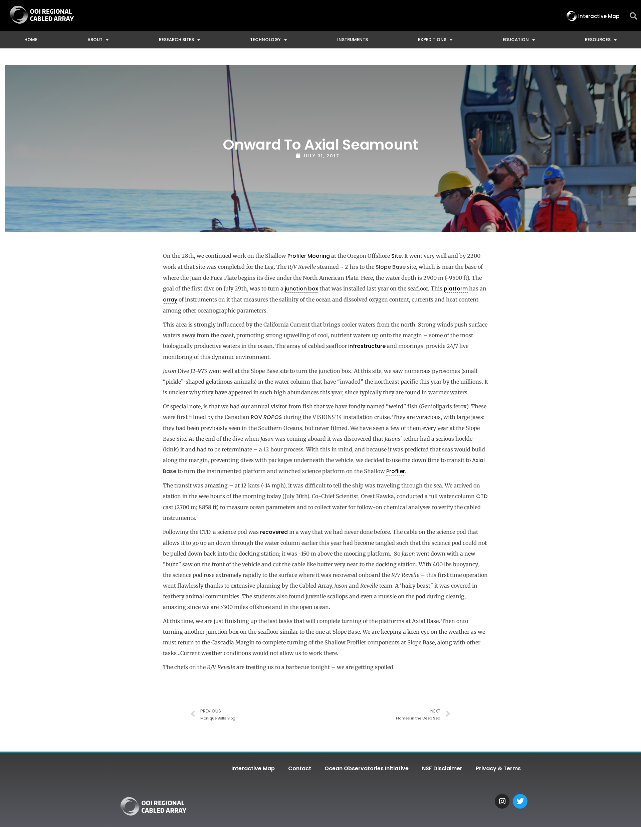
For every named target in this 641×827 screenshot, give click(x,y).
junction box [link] (301, 288)
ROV (267, 417)
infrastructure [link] (367, 346)
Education (516, 39)
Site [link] (396, 256)
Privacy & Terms (498, 768)
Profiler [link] (395, 471)
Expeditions (432, 39)
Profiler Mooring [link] (308, 256)
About (94, 39)
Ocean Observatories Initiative (367, 768)
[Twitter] (520, 801)
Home (30, 39)
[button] (633, 16)
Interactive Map (253, 768)
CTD (481, 496)
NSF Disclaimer (442, 768)
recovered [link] (274, 532)
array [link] (170, 299)
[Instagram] (502, 801)
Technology (265, 39)
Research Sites (176, 39)
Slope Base (391, 267)
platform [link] (456, 288)
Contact (299, 768)
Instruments (352, 39)
